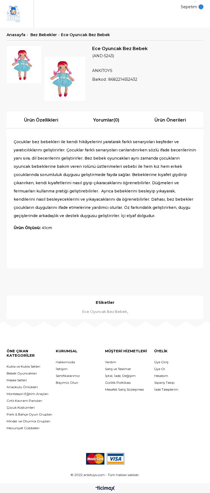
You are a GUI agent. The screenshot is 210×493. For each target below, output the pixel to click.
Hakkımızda (65, 362)
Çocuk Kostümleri (21, 407)
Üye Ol (159, 369)
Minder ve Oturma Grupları (28, 421)
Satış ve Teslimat (118, 369)
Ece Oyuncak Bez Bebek (104, 311)
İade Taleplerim (166, 389)
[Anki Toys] (13, 14)
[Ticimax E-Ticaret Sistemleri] (105, 489)
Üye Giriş (161, 362)
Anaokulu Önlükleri (22, 387)
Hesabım (161, 376)
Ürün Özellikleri (41, 120)
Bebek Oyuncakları (22, 373)
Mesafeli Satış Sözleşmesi (124, 389)
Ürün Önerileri (170, 120)
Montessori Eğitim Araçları (27, 394)
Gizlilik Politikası (118, 382)
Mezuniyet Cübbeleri (23, 428)
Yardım (110, 362)
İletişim (62, 369)
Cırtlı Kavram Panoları (24, 401)
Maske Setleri (17, 380)
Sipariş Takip (164, 382)
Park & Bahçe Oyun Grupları (29, 414)
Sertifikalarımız (68, 376)
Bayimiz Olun (67, 382)
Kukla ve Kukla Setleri (23, 366)
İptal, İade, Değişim (120, 376)
